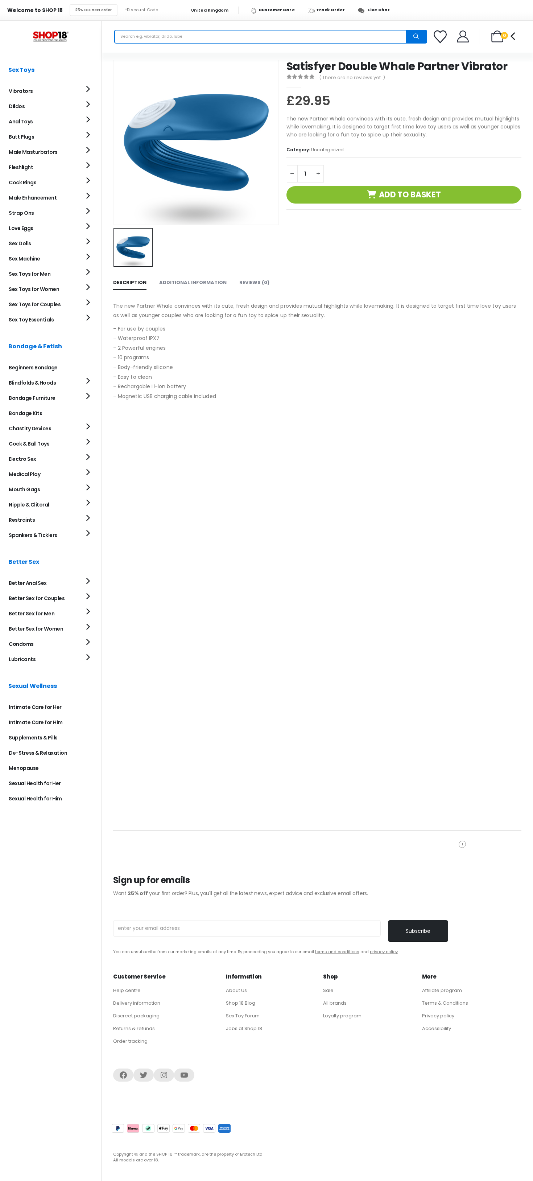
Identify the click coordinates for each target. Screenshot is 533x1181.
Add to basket (410, 194)
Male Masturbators (33, 152)
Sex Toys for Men (29, 274)
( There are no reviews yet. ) (352, 77)
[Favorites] (441, 36)
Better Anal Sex (28, 583)
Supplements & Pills (33, 737)
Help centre (127, 990)
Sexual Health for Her (35, 783)
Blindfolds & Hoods (32, 382)
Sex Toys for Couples (35, 304)
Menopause (24, 768)
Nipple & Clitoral (29, 504)
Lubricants (22, 659)
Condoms (21, 644)
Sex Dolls (20, 243)
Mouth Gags (24, 489)
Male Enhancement (33, 197)
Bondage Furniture (32, 398)
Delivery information (136, 1003)
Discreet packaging (136, 1015)
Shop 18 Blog (240, 1003)
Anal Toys (21, 121)
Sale (328, 990)
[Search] (416, 36)
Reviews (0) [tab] (254, 282)
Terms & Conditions (445, 1003)
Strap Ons (21, 213)
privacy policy (384, 952)
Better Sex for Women (36, 628)
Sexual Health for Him (35, 798)
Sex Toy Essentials (31, 319)
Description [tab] (129, 282)
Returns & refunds (134, 1028)
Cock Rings (22, 182)
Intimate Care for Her (35, 707)
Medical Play (24, 474)
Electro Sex (22, 459)
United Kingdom (209, 10)
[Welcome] (463, 36)
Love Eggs (21, 228)
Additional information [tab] (193, 282)
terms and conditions (337, 952)
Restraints (22, 520)
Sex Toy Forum (243, 1015)
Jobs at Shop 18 (244, 1028)
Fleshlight (21, 167)
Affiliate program (442, 990)
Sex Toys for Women (34, 289)
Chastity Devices (30, 428)
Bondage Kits (25, 413)
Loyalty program (342, 1015)
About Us (236, 990)
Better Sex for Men (31, 613)
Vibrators (21, 91)
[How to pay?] (171, 1128)
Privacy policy (438, 1015)
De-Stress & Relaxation (38, 752)
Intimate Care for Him (36, 722)
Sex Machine (24, 258)
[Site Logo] (51, 36)
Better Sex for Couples (37, 598)
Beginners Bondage (33, 367)
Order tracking (130, 1041)
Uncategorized (327, 150)
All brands (335, 1003)
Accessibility (436, 1028)
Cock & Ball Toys (29, 443)
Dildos (17, 106)
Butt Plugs (21, 136)
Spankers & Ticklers (33, 535)
